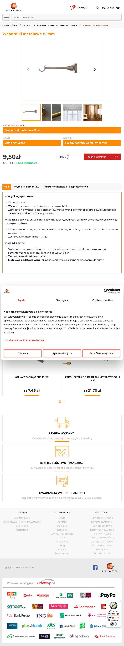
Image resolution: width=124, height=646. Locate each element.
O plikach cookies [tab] (102, 300)
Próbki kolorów (101, 553)
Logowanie (22, 525)
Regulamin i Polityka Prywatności (22, 521)
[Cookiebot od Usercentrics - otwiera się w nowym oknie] (106, 290)
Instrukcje (62, 529)
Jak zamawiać (22, 517)
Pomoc (62, 537)
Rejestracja (22, 529)
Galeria (62, 549)
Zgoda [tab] (21, 300)
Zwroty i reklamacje (62, 533)
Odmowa (23, 353)
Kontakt (62, 521)
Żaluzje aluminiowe (102, 541)
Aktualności (62, 541)
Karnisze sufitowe (102, 525)
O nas (62, 517)
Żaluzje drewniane (102, 545)
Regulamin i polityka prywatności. (24, 340)
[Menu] (119, 602)
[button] (94, 69)
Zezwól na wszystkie (101, 353)
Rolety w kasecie (101, 533)
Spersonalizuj (60, 353)
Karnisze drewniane (102, 517)
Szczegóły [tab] (62, 300)
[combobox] (66, 17)
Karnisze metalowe (102, 521)
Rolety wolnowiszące (102, 529)
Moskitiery (102, 549)
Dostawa (62, 525)
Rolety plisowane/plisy (102, 537)
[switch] (113, 624)
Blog (62, 545)
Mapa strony (62, 553)
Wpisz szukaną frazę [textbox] (24, 17)
